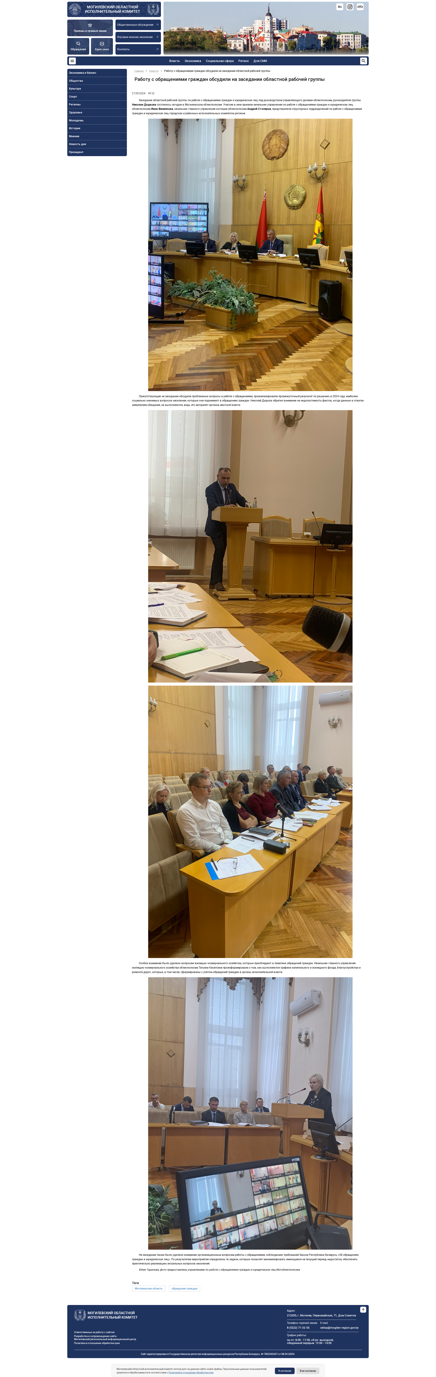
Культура (75, 88)
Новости (154, 71)
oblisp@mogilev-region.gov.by (339, 1327)
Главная (139, 71)
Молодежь (76, 120)
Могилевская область (148, 1288)
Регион (243, 61)
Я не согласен (308, 1371)
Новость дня (77, 144)
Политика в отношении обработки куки (97, 1343)
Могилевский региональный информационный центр (105, 1339)
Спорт (73, 96)
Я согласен (284, 1371)
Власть (174, 61)
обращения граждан (184, 1288)
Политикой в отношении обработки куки (190, 1372)
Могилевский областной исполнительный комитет (112, 9)
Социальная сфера (220, 61)
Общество (76, 80)
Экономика (193, 61)
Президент (76, 152)
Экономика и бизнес (82, 72)
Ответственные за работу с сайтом (94, 1332)
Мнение (74, 136)
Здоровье (75, 112)
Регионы (75, 104)
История (74, 128)
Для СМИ (260, 61)
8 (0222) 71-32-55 (298, 1327)
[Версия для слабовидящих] (360, 6)
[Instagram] (350, 6)
